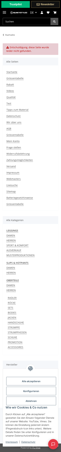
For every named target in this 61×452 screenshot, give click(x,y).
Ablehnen (31, 400)
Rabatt (10, 84)
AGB (8, 128)
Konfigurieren (31, 391)
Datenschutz (28, 441)
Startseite (11, 72)
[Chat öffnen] (53, 444)
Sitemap (11, 191)
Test (8, 103)
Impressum (12, 441)
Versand (11, 166)
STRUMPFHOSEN (17, 332)
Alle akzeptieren (31, 381)
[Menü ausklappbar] (4, 11)
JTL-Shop (36, 447)
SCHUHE (12, 337)
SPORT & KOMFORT (17, 245)
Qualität (11, 97)
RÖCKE (12, 302)
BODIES (12, 312)
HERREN (11, 240)
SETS (10, 307)
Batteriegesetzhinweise (19, 197)
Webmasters (13, 178)
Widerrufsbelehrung (18, 153)
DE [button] (32, 12)
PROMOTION (15, 342)
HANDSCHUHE (16, 322)
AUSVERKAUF (13, 250)
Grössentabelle (15, 78)
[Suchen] (54, 21)
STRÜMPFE (14, 327)
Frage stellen (13, 147)
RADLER (12, 297)
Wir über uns (13, 122)
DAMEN (10, 235)
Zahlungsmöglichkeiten (19, 160)
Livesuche (12, 185)
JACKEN (12, 317)
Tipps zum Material (17, 109)
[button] (42, 12)
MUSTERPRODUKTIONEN (20, 255)
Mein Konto (12, 141)
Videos (10, 90)
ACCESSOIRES (15, 347)
